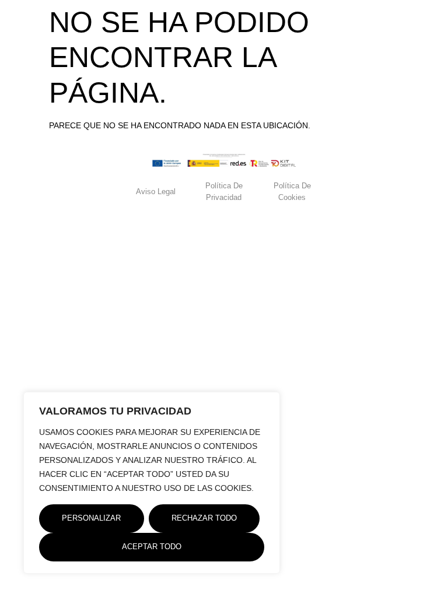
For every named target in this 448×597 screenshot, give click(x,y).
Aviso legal (156, 191)
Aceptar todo (151, 547)
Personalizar (91, 518)
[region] (151, 483)
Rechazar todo (204, 518)
